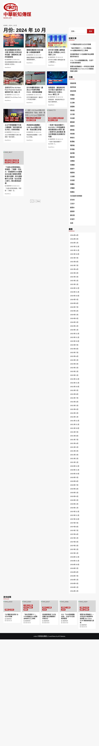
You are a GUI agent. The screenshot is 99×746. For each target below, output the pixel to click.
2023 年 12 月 (74, 333)
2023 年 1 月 (74, 375)
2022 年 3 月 (74, 413)
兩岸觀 (72, 153)
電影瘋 (72, 145)
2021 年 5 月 (74, 447)
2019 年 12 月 (74, 511)
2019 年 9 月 (74, 523)
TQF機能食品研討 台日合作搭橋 (80, 44)
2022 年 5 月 (74, 405)
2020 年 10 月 (74, 473)
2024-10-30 (16, 59)
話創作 (72, 168)
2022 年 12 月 (74, 379)
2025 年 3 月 (74, 277)
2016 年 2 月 (74, 591)
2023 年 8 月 (74, 349)
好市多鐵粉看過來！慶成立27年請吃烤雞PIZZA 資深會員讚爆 (35, 90)
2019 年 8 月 (74, 526)
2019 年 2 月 (74, 549)
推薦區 (72, 192)
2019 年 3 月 (74, 545)
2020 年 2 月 (74, 504)
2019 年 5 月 (74, 538)
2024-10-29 (38, 55)
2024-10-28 (16, 94)
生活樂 (11, 118)
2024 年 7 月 (74, 307)
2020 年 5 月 (74, 492)
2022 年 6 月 (74, 402)
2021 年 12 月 (74, 420)
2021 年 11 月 (74, 424)
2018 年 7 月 (74, 576)
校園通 (72, 165)
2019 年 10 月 (74, 519)
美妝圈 (72, 134)
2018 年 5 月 (74, 579)
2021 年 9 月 (74, 432)
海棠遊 (72, 99)
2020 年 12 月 (74, 466)
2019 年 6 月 (74, 534)
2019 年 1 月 (74, 553)
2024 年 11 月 (74, 292)
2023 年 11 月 (74, 337)
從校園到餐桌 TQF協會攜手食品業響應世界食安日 (82, 55)
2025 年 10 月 (74, 254)
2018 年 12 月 (74, 557)
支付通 (28, 118)
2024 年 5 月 (74, 314)
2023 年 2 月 (74, 371)
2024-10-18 (60, 97)
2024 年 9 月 (74, 299)
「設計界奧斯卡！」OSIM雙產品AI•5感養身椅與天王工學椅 (80, 49)
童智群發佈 (9, 59)
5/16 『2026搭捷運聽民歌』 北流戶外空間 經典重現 (81, 61)
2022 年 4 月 (74, 409)
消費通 (50, 43)
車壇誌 (7, 80)
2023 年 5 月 (74, 360)
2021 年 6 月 (74, 443)
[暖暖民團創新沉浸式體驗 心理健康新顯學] (35, 40)
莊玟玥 (16, 43)
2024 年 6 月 (74, 311)
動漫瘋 (72, 141)
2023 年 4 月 (74, 364)
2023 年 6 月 (74, 356)
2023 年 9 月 (74, 345)
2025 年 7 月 (74, 265)
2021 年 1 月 (74, 462)
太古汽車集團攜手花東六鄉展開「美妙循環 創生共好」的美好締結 (13, 127)
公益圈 (28, 45)
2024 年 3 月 (74, 322)
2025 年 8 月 (74, 261)
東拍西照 (73, 91)
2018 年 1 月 (74, 587)
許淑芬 (72, 219)
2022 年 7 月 (74, 398)
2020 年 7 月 (74, 485)
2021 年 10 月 (74, 428)
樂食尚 (11, 43)
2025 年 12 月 (74, 246)
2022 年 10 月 (74, 386)
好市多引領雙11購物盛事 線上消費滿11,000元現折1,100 (56, 52)
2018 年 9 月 (74, 568)
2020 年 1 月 (74, 508)
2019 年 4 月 (74, 542)
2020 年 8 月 (74, 481)
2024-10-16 (16, 132)
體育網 (72, 122)
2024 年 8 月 (74, 303)
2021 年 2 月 (74, 458)
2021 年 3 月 (74, 455)
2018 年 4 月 (74, 583)
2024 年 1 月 (74, 330)
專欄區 (72, 184)
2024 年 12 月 (74, 288)
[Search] (94, 24)
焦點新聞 (51, 118)
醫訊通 (72, 157)
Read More (8, 67)
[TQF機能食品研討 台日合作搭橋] (12, 606)
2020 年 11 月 (74, 470)
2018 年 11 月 (74, 561)
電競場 (72, 172)
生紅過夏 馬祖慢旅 (76, 196)
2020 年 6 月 (74, 489)
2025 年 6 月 (74, 269)
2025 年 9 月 (74, 258)
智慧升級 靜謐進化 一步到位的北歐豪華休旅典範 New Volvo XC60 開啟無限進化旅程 (82, 69)
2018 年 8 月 (74, 572)
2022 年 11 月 (74, 383)
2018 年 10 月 (74, 564)
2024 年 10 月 (74, 296)
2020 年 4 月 (74, 496)
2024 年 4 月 (74, 318)
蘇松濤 (72, 215)
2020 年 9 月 (74, 477)
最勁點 (11, 160)
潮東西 (72, 126)
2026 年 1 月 (74, 243)
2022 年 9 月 (74, 390)
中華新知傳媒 (17, 14)
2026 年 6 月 (74, 235)
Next (38, 201)
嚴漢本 (7, 45)
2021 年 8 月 (74, 436)
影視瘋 (16, 160)
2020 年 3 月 (74, 500)
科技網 (33, 118)
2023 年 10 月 (74, 341)
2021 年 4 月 (74, 451)
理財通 (72, 110)
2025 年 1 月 (74, 284)
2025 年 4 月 (74, 273)
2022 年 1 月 (74, 417)
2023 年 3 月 (74, 367)
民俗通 (72, 180)
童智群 (11, 45)
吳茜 (71, 223)
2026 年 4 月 (74, 239)
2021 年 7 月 (74, 439)
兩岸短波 (73, 87)
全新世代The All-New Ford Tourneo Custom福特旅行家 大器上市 (13, 90)
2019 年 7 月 (74, 530)
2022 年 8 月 (74, 394)
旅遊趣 (7, 43)
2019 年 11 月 (74, 515)
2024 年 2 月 (74, 326)
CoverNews (52, 636)
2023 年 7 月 (74, 352)
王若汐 (72, 203)
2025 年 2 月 (74, 280)
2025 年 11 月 (74, 250)
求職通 (72, 188)
